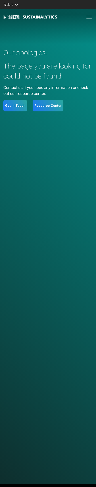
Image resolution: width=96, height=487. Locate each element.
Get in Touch (15, 106)
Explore (9, 4)
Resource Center (48, 106)
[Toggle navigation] (89, 17)
